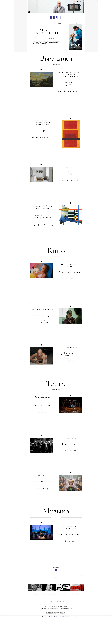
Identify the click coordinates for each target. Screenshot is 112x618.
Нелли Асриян (35, 38)
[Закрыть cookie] (76, 617)
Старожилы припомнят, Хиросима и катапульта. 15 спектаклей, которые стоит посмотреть (63, 594)
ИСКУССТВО (57, 577)
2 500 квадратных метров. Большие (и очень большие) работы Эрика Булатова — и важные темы (77, 594)
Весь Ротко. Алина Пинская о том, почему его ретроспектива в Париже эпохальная (35, 594)
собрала (33, 418)
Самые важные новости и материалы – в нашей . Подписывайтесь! (56, 567)
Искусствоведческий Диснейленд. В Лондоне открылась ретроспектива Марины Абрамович (49, 594)
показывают (50, 141)
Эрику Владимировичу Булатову (42, 230)
